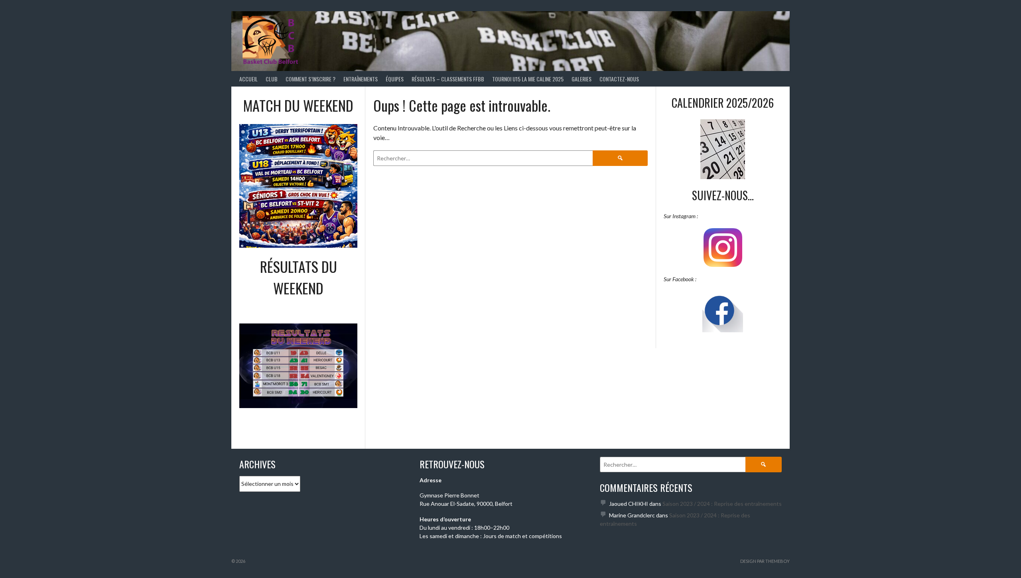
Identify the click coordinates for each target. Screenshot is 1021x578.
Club (272, 79)
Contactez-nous (619, 79)
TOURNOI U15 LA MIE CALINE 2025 (528, 79)
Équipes (395, 79)
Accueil (248, 79)
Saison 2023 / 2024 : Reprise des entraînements (722, 503)
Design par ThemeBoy (765, 561)
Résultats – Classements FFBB (448, 79)
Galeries (581, 79)
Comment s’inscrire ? (310, 79)
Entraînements (360, 79)
